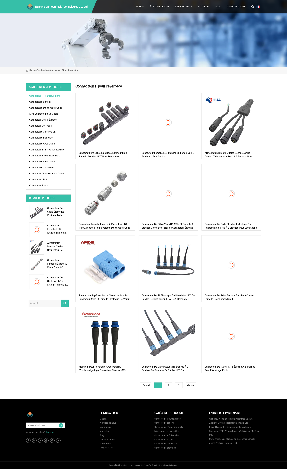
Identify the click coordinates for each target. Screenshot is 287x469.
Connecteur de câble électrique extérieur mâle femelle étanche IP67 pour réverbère (103, 155)
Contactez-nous (236, 6)
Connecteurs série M (40, 101)
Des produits (182, 6)
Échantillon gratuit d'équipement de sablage (230, 427)
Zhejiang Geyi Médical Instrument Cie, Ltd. (228, 423)
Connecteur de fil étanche (43, 119)
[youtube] (46, 440)
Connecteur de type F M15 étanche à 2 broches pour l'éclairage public (230, 368)
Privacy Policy (106, 448)
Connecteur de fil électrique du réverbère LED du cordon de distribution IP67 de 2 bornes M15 (168, 297)
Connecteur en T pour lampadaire (47, 149)
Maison (140, 6)
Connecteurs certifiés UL (42, 131)
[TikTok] (58, 440)
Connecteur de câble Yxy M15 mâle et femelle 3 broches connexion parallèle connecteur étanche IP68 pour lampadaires (167, 226)
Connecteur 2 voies (39, 185)
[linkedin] (34, 440)
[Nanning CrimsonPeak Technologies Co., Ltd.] (41, 414)
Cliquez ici (49, 432)
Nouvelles (204, 6)
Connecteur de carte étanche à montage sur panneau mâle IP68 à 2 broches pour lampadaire (231, 226)
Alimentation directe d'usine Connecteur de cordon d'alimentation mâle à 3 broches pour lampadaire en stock (228, 155)
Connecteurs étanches (41, 137)
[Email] (61, 425)
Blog (218, 6)
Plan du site (105, 443)
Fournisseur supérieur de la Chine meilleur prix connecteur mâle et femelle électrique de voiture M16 (105, 297)
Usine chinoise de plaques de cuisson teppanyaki (232, 439)
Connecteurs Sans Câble (42, 161)
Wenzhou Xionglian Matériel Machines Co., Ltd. (231, 419)
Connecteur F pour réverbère (44, 95)
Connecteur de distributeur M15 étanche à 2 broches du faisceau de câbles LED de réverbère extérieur (165, 368)
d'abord (146, 385)
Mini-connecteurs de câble (43, 113)
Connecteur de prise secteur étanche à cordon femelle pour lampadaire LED (229, 297)
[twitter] (40, 440)
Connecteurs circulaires (41, 167)
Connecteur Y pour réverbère (44, 155)
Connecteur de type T (40, 125)
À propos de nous (159, 6)
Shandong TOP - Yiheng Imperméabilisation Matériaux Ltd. (235, 433)
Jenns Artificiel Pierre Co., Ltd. (223, 443)
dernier (191, 385)
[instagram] (52, 440)
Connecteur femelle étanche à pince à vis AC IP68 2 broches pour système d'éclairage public (104, 226)
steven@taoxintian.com (168, 465)
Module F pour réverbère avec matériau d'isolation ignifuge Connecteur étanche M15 (102, 368)
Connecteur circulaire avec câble (46, 173)
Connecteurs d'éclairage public (45, 107)
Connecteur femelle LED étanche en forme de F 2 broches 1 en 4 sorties (168, 155)
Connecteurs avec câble (42, 143)
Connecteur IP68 (38, 179)
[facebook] (28, 440)
